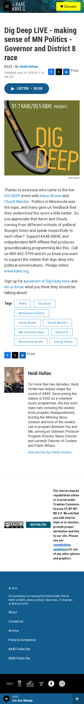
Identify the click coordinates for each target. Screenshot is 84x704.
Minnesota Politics (32, 313)
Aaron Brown (51, 195)
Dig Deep (44, 303)
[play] (6, 698)
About (13, 612)
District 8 (62, 332)
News (22, 303)
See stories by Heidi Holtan (50, 452)
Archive (14, 630)
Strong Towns (63, 341)
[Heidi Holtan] (14, 380)
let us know (14, 287)
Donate (70, 6)
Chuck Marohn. (17, 201)
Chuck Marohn (57, 322)
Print (75, 70)
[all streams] (78, 698)
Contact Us (16, 621)
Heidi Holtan (29, 66)
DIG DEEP (12, 195)
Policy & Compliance (22, 640)
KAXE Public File (19, 649)
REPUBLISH (38, 525)
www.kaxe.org (16, 271)
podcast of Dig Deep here (48, 281)
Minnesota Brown (31, 341)
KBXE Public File (19, 658)
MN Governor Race (31, 332)
